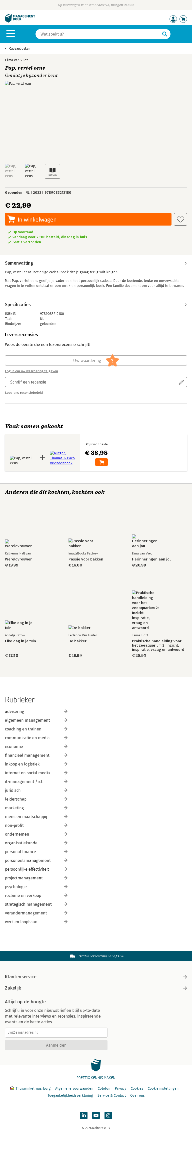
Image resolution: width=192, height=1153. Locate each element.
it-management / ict (23, 781)
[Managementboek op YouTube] (96, 1115)
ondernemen (17, 834)
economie (14, 746)
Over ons (137, 1095)
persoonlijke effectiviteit (27, 869)
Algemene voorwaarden (74, 1088)
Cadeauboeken (19, 48)
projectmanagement (24, 878)
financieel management (27, 755)
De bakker (77, 641)
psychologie (16, 886)
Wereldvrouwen (18, 559)
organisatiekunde (21, 843)
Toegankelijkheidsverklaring (70, 1095)
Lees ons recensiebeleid (24, 393)
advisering (14, 711)
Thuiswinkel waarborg (33, 1088)
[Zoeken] (164, 34)
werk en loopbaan (21, 921)
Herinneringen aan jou (152, 559)
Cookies (137, 1088)
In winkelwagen (37, 219)
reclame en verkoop (23, 895)
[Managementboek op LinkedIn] (84, 1115)
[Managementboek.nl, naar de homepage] (20, 21)
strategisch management (28, 904)
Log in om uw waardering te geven (31, 371)
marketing (14, 808)
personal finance (20, 851)
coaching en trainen (23, 729)
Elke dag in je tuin (20, 641)
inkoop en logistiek (22, 764)
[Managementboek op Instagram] (108, 1115)
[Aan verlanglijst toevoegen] (180, 219)
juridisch (13, 790)
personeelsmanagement (28, 860)
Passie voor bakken (85, 559)
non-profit (14, 825)
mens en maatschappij (26, 816)
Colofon (104, 1088)
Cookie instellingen (163, 1088)
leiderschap (15, 799)
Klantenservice (20, 977)
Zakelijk (13, 988)
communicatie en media (27, 737)
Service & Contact (112, 1095)
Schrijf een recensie (28, 381)
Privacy (120, 1088)
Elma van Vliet (16, 60)
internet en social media (27, 773)
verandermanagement (26, 913)
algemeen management (27, 720)
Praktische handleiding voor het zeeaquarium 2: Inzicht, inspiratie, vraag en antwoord (158, 645)
